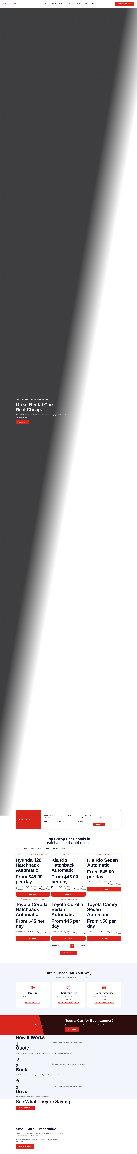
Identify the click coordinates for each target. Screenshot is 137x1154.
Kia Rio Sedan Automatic (102, 863)
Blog (86, 3)
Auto (33, 848)
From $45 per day (30, 924)
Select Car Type (49, 815)
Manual (40, 848)
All (18, 848)
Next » (83, 946)
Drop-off (88, 815)
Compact (25, 848)
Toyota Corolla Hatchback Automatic (31, 909)
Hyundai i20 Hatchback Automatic (28, 865)
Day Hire (32, 993)
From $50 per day (101, 924)
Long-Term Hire (104, 993)
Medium (55, 848)
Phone (80, 821)
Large (63, 848)
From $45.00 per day (29, 879)
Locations (77, 3)
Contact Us (93, 3)
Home (46, 3)
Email (61, 821)
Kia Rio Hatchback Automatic (63, 865)
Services (60, 3)
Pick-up (69, 815)
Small (48, 848)
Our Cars (70, 3)
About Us (53, 3)
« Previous (55, 946)
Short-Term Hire (68, 993)
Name (46, 821)
